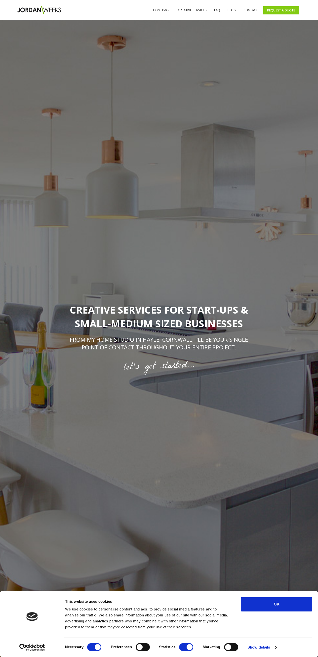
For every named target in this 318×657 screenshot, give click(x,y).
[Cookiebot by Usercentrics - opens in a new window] (32, 647)
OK (276, 604)
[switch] (143, 647)
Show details (258, 647)
